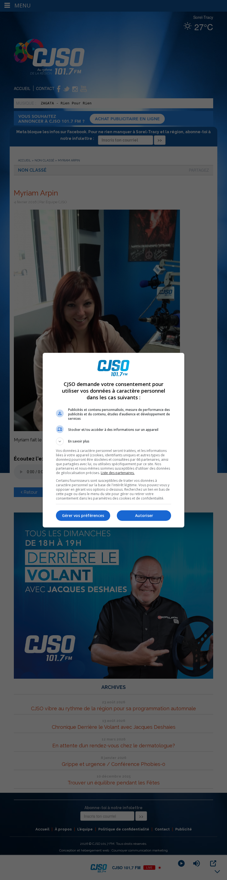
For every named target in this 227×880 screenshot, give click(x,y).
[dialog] (113, 440)
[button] (113, 441)
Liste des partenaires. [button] (118, 472)
